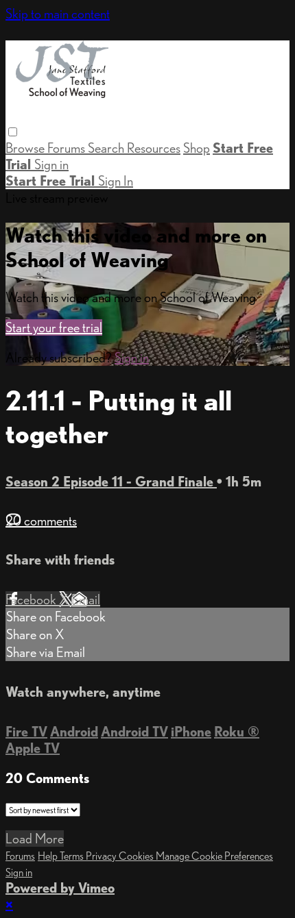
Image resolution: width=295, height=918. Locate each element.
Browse (26, 148)
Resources (153, 148)
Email (85, 599)
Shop (196, 148)
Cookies (137, 856)
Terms (73, 856)
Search (107, 148)
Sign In (115, 181)
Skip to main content (57, 13)
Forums (67, 148)
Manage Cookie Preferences (214, 856)
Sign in (51, 164)
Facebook (32, 599)
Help (49, 856)
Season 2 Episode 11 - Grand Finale (111, 481)
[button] (12, 131)
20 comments (41, 520)
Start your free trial (53, 327)
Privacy (102, 856)
